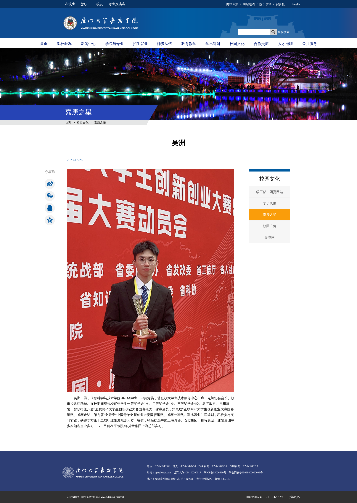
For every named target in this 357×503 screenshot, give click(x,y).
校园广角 (269, 226)
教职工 (86, 4)
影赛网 (270, 237)
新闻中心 (88, 44)
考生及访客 (117, 4)
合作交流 (261, 44)
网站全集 (232, 4)
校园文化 (237, 44)
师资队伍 (164, 44)
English (296, 4)
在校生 (70, 4)
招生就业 (140, 44)
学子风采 (269, 203)
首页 (43, 44)
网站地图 (249, 4)
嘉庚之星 (100, 122)
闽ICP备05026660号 (215, 472)
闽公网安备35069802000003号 (246, 472)
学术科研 (212, 44)
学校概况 (64, 44)
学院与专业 (114, 44)
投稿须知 (295, 497)
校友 (99, 4)
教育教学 (188, 44)
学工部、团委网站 (269, 192)
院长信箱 (265, 4)
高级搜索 (284, 32)
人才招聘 (285, 44)
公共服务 (309, 44)
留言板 (280, 4)
